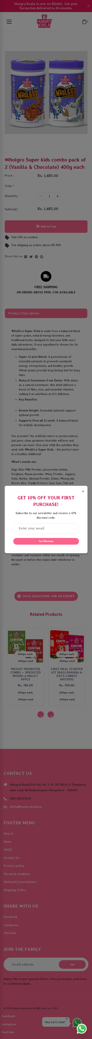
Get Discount (46, 541)
